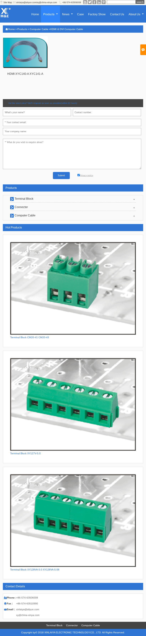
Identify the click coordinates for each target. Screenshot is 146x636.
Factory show (97, 14)
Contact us (117, 14)
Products (49, 14)
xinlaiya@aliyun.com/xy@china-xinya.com (36, 2)
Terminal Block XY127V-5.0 (25, 453)
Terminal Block (24, 198)
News (66, 14)
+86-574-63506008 (71, 2)
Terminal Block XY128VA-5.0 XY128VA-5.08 (34, 569)
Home (35, 14)
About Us (135, 14)
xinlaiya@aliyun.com (27, 609)
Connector (21, 207)
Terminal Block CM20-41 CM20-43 (29, 337)
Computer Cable (39, 29)
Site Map (7, 2)
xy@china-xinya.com (28, 615)
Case (80, 14)
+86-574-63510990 (27, 603)
